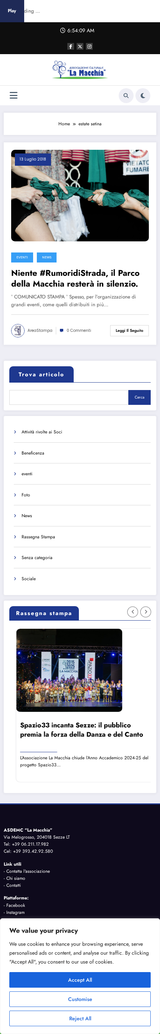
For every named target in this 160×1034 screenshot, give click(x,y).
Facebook (15, 905)
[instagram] (89, 46)
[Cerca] (126, 95)
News (46, 257)
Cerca (139, 397)
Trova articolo (41, 374)
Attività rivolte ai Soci (42, 432)
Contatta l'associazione (28, 871)
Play (12, 10)
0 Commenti (79, 330)
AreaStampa (40, 330)
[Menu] (13, 95)
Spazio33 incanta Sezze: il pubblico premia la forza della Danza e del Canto (77, 730)
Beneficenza (33, 453)
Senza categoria (37, 557)
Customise (80, 999)
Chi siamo (15, 878)
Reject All (80, 1018)
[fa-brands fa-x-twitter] (80, 46)
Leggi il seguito (129, 330)
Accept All (80, 980)
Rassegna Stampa (38, 536)
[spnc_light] (142, 95)
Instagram (15, 912)
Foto (26, 495)
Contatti (13, 885)
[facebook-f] (70, 46)
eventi (22, 257)
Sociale (29, 578)
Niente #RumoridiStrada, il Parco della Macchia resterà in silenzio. (75, 279)
